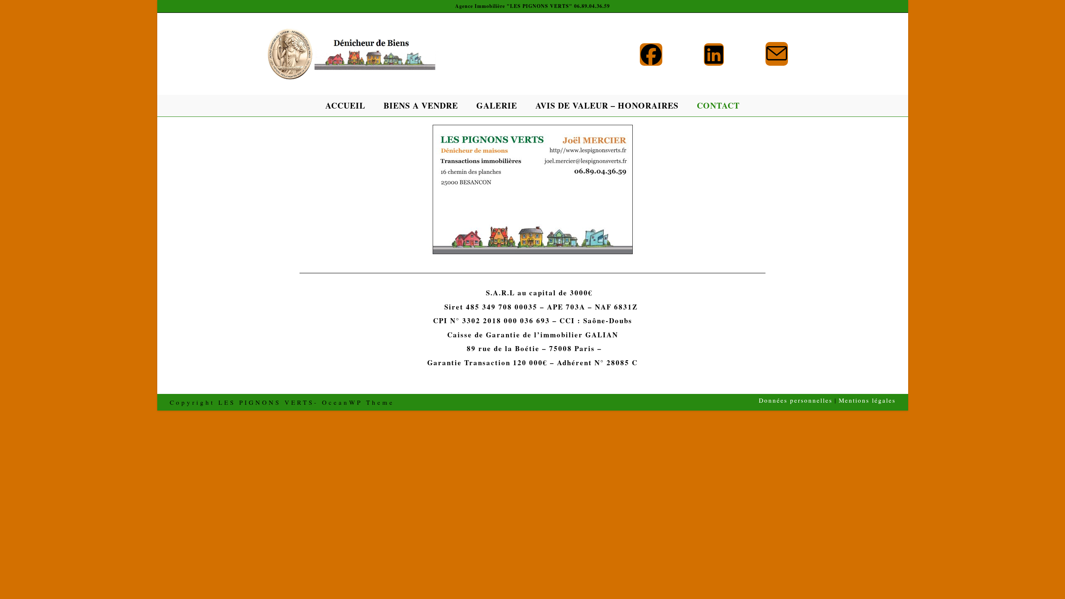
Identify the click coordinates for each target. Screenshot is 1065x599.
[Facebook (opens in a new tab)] (651, 54)
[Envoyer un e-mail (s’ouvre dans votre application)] (776, 54)
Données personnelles (795, 400)
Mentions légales (867, 400)
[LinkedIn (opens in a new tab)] (714, 54)
